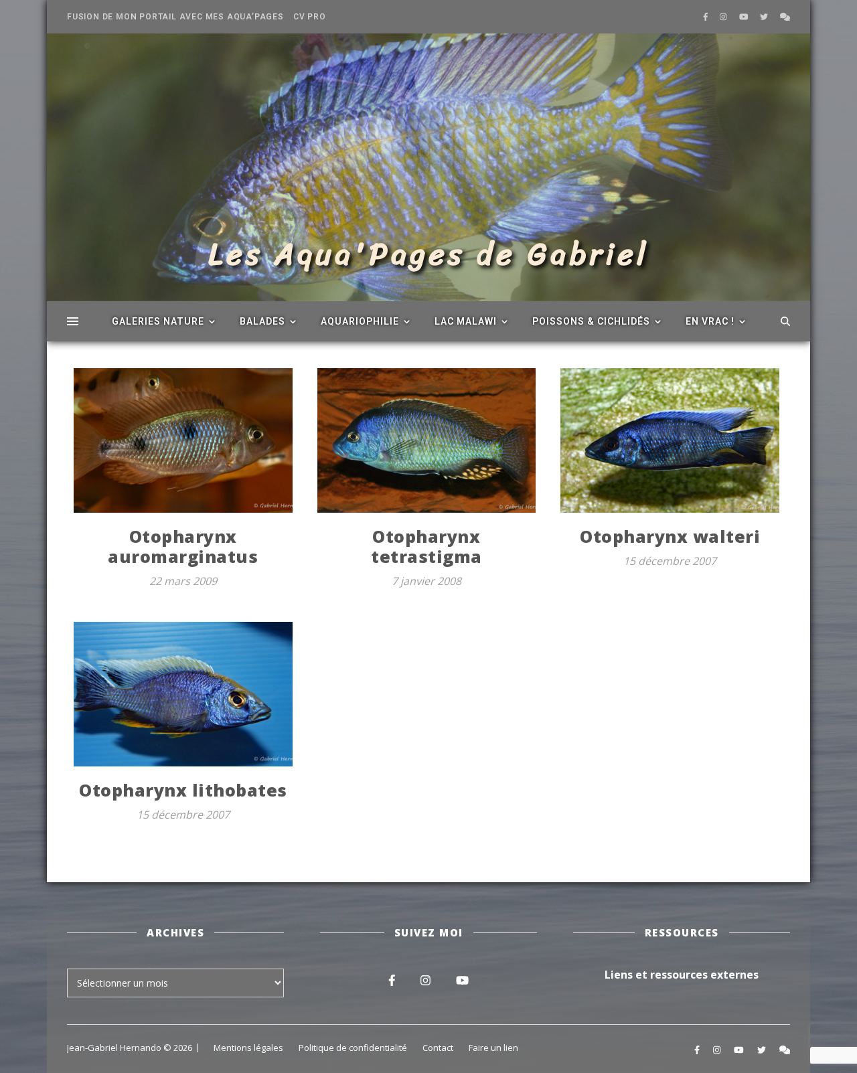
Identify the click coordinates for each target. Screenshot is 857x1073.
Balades (262, 321)
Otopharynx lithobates (183, 789)
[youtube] (745, 16)
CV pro (309, 16)
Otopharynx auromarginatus (183, 546)
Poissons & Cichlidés (591, 321)
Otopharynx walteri (670, 536)
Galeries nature (158, 321)
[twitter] (765, 16)
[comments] (785, 16)
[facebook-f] (706, 16)
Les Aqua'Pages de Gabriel (428, 254)
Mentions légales (248, 1048)
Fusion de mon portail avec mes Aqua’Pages (175, 16)
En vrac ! (710, 321)
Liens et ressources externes (682, 974)
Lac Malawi (466, 321)
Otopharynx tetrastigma (426, 546)
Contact (437, 1048)
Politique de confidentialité (353, 1048)
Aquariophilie (360, 321)
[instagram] (724, 16)
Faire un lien (493, 1048)
